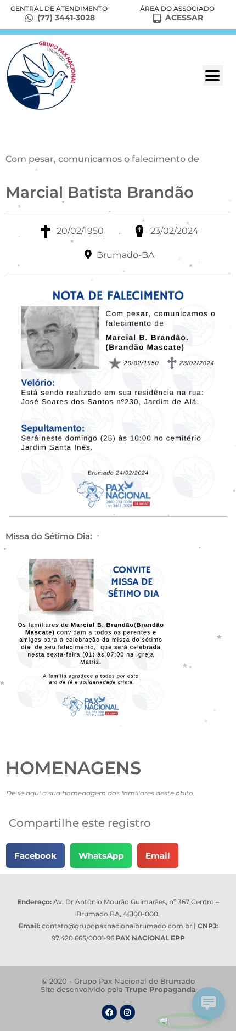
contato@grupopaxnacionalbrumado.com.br (117, 926)
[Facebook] (109, 1012)
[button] (35, 855)
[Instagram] (127, 1012)
